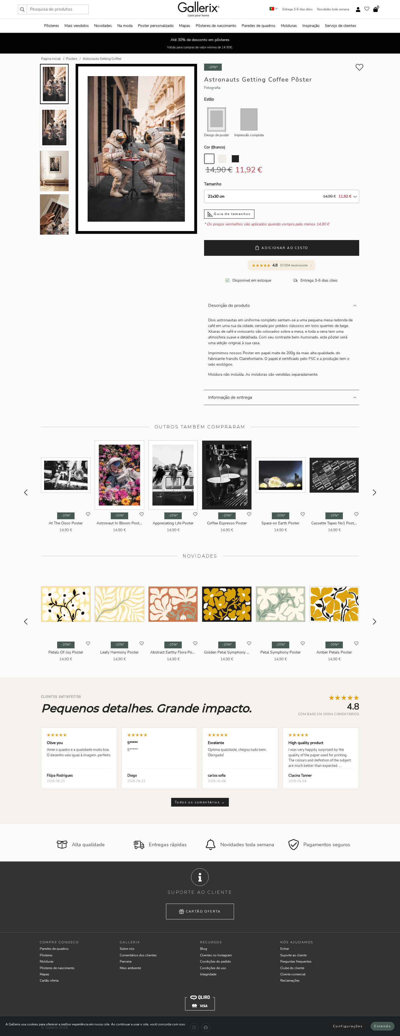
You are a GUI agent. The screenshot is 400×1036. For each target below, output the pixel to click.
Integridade (208, 974)
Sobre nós (127, 949)
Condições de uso (213, 968)
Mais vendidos (76, 25)
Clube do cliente (292, 968)
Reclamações (290, 980)
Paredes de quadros (258, 25)
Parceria (125, 961)
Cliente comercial (293, 974)
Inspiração (310, 25)
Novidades (103, 25)
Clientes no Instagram (216, 955)
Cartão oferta (203, 911)
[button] (22, 9)
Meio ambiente (130, 968)
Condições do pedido (215, 961)
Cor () (214, 147)
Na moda (125, 25)
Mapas (184, 25)
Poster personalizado (156, 25)
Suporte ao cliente (293, 955)
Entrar (284, 949)
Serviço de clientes (340, 25)
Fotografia (212, 87)
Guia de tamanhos (232, 214)
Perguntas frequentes (296, 961)
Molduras (289, 25)
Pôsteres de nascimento (216, 25)
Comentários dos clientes (138, 955)
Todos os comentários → (200, 802)
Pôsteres (51, 25)
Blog (203, 949)
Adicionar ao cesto (284, 248)
